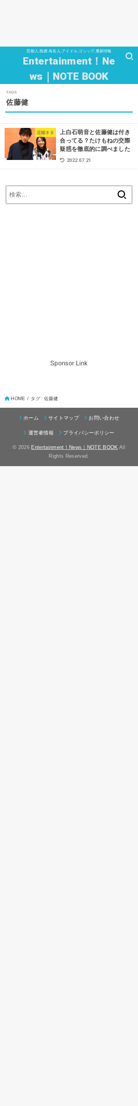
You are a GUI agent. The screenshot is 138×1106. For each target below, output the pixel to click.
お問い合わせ (104, 418)
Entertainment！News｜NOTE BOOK (69, 68)
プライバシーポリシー (88, 433)
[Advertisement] (69, 23)
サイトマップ (63, 418)
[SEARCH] (129, 56)
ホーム (31, 418)
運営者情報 (41, 433)
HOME (18, 398)
